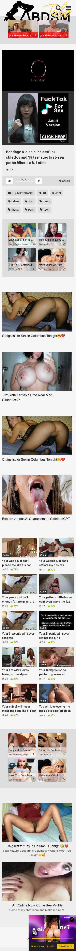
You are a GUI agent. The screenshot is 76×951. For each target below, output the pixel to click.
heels (46, 201)
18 (44, 193)
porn (31, 209)
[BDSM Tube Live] (37, 12)
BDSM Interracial (22, 193)
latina (15, 209)
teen (46, 209)
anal (58, 193)
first (30, 201)
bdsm (15, 201)
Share (66, 180)
